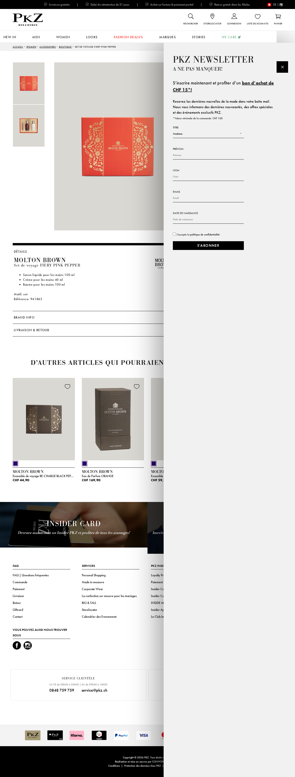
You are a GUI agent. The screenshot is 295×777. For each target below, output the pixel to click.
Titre (176, 127)
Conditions (114, 766)
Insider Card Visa (162, 589)
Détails (20, 251)
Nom (176, 170)
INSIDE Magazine (162, 603)
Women (63, 37)
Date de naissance (185, 213)
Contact (17, 617)
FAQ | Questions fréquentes (31, 575)
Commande (20, 582)
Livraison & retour (31, 330)
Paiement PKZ (160, 582)
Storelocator (89, 610)
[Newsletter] (282, 67)
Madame (178, 134)
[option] (33, 83)
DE (275, 4)
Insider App (158, 610)
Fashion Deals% (128, 37)
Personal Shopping (94, 575)
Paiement (18, 589)
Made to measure (93, 582)
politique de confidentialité (205, 234)
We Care (229, 37)
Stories (199, 37)
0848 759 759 (61, 690)
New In (9, 37)
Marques (167, 37)
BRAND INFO (24, 317)
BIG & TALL (89, 603)
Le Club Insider (160, 617)
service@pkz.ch (94, 690)
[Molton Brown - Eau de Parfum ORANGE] (113, 418)
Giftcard (18, 610)
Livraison (18, 596)
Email (176, 192)
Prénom (178, 149)
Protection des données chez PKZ (142, 766)
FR (281, 4)
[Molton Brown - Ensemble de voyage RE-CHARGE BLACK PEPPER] (44, 418)
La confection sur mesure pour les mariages (109, 596)
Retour (17, 603)
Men (36, 37)
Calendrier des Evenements (99, 617)
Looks (92, 37)
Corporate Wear (92, 589)
